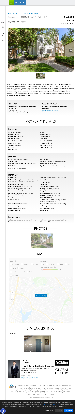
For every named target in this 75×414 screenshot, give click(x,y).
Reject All (59, 410)
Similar (2, 41)
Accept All (69, 410)
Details (2, 22)
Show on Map (42, 296)
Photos (2, 28)
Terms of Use (55, 404)
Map (3, 35)
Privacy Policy (45, 404)
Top (2, 15)
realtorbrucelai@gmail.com (50, 110)
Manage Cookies (48, 410)
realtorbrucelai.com (27, 379)
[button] (2, 411)
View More (45, 112)
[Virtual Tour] (24, 2)
